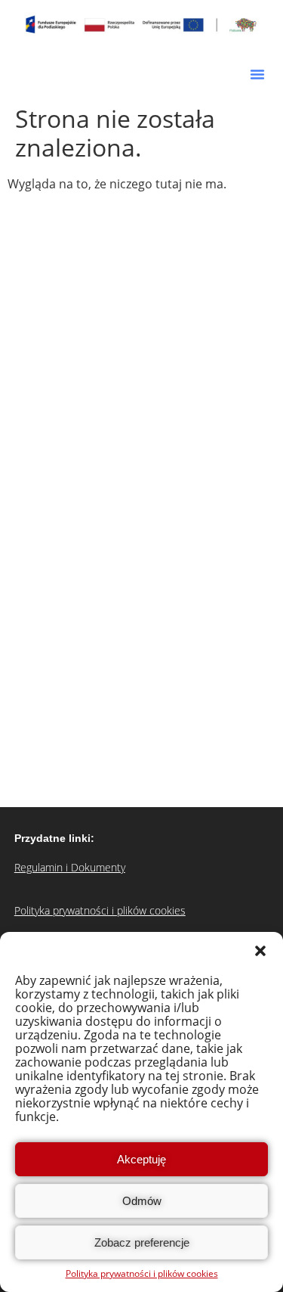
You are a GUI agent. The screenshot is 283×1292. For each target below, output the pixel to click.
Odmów (141, 1200)
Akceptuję (141, 1159)
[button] (260, 950)
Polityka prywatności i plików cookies (142, 1273)
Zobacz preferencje (141, 1242)
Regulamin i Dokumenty (69, 867)
